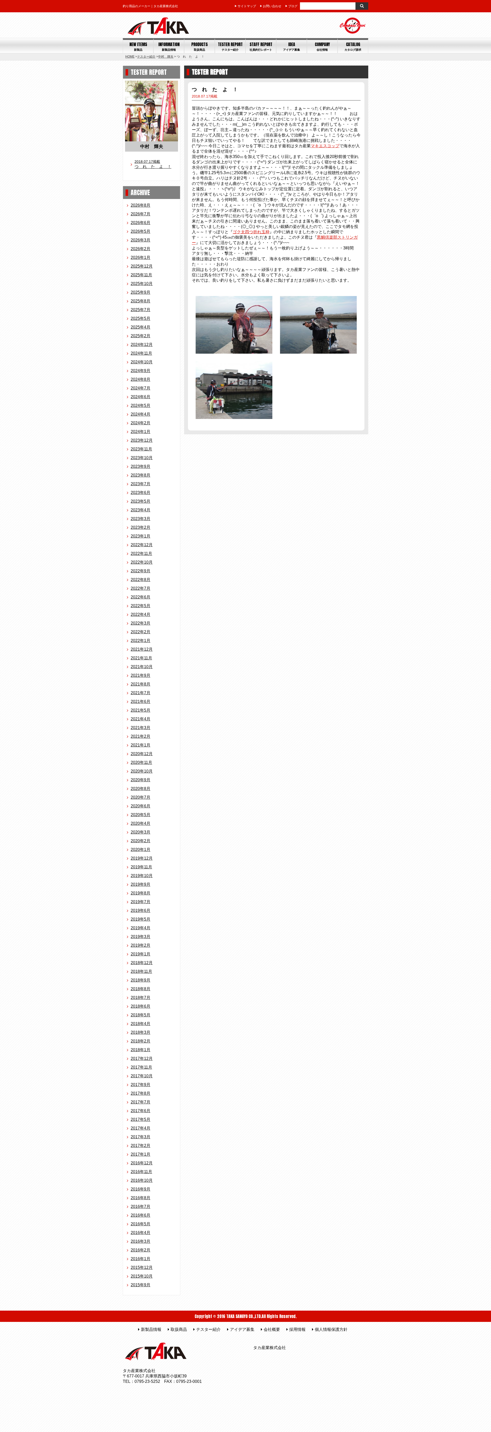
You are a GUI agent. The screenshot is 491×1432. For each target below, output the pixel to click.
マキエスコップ (325, 146)
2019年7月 (140, 902)
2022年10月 (142, 562)
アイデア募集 (242, 1329)
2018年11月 (141, 971)
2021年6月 (140, 701)
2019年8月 (140, 893)
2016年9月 (140, 1189)
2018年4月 (140, 1024)
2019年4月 (140, 928)
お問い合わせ (272, 6)
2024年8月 (140, 379)
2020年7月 (140, 797)
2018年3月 (140, 1032)
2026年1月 (140, 257)
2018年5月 (140, 1015)
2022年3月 (140, 623)
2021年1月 (140, 745)
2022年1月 (140, 640)
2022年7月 (140, 588)
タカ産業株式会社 (269, 1347)
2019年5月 (140, 919)
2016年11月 (141, 1172)
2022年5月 (140, 606)
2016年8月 (140, 1198)
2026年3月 (140, 240)
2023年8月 (140, 475)
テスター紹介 (146, 56)
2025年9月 (140, 292)
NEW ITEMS (138, 46)
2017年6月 (140, 1111)
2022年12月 (142, 545)
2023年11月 (141, 449)
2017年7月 (140, 1102)
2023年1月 (140, 536)
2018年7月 (140, 997)
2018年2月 (140, 1041)
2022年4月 (140, 614)
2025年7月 (140, 310)
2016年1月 (140, 1259)
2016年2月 (140, 1250)
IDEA (291, 46)
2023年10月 (142, 458)
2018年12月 (142, 963)
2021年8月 (140, 684)
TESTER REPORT (230, 46)
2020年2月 (140, 841)
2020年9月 (140, 780)
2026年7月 (140, 214)
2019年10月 (142, 875)
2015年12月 (142, 1267)
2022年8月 (140, 579)
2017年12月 (142, 1058)
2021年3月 (140, 727)
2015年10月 (142, 1276)
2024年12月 (142, 344)
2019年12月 (142, 858)
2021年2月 (140, 736)
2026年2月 (140, 249)
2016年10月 (142, 1180)
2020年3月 (140, 832)
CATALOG (352, 46)
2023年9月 (140, 466)
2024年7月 (140, 388)
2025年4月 (140, 327)
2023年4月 (140, 510)
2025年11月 (141, 275)
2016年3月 (140, 1241)
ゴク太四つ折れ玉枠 (251, 232)
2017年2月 (140, 1145)
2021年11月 (141, 658)
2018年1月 (140, 1050)
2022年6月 (140, 597)
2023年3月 (140, 519)
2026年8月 (140, 205)
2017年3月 (140, 1137)
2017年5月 (140, 1119)
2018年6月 (140, 1006)
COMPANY (322, 46)
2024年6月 (140, 397)
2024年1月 (140, 431)
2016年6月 (140, 1215)
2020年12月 (142, 754)
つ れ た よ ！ (153, 164)
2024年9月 (140, 370)
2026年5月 (140, 231)
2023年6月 (140, 492)
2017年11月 (141, 1067)
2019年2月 (140, 945)
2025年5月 (140, 318)
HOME (130, 56)
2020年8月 (140, 788)
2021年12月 (142, 649)
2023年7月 (140, 484)
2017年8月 (140, 1093)
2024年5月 (140, 405)
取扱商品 (179, 1329)
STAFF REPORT (261, 46)
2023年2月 (140, 527)
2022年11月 (141, 553)
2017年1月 (140, 1154)
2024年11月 (141, 353)
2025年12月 (142, 266)
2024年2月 (140, 423)
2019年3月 (140, 936)
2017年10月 (142, 1076)
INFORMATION (169, 46)
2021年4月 (140, 719)
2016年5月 (140, 1224)
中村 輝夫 (165, 56)
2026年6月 (140, 222)
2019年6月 (140, 910)
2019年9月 (140, 884)
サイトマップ (247, 6)
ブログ (292, 6)
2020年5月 (140, 815)
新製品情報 (151, 1329)
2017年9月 (140, 1084)
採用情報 (297, 1329)
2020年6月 (140, 806)
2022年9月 (140, 571)
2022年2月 (140, 632)
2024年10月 (142, 362)
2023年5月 (140, 501)
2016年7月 (140, 1206)
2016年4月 (140, 1232)
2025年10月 (142, 283)
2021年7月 (140, 693)
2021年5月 (140, 710)
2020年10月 (142, 771)
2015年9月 (140, 1285)
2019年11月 (141, 867)
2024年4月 (140, 414)
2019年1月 (140, 954)
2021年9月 (140, 675)
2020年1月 (140, 849)
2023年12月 (142, 440)
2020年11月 (141, 762)
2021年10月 (142, 667)
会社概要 (272, 1329)
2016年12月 (142, 1163)
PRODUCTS (199, 46)
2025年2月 (140, 336)
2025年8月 (140, 301)
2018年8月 (140, 989)
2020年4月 (140, 823)
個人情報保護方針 (331, 1329)
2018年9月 (140, 980)
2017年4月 (140, 1128)
